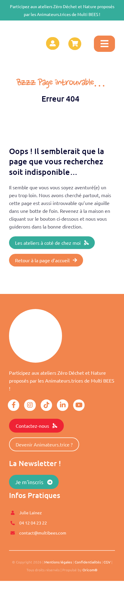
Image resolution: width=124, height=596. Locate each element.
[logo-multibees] (25, 28)
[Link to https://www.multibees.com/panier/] (74, 43)
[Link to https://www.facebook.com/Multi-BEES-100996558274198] (13, 405)
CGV (107, 562)
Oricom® (90, 569)
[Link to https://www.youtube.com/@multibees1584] (79, 405)
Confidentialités (88, 562)
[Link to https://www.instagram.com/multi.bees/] (29, 405)
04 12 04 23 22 (33, 522)
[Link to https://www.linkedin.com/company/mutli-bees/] (62, 405)
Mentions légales (58, 562)
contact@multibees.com (42, 532)
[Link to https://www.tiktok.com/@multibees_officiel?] (46, 405)
